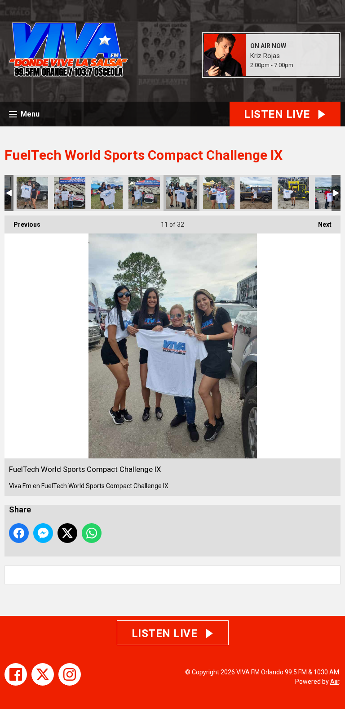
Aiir (334, 681)
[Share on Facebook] (19, 533)
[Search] (333, 574)
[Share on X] (67, 533)
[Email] (304, 65)
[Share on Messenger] (43, 533)
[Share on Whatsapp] (92, 533)
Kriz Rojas (265, 56)
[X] (42, 674)
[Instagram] (69, 674)
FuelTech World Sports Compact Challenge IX (32, 193)
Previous (22, 224)
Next (320, 224)
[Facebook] (15, 674)
